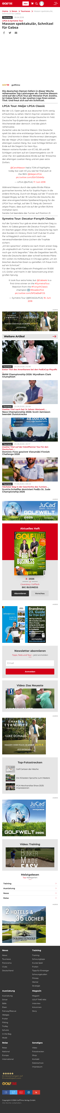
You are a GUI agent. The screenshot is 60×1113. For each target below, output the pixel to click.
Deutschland (7, 970)
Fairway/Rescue (9, 1011)
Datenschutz (37, 1063)
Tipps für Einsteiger (40, 970)
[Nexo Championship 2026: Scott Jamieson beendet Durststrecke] (30, 392)
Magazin (35, 996)
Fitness (35, 978)
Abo (26, 3)
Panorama (7, 963)
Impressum (37, 1067)
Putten (35, 967)
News (14, 11)
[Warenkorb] (32, 4)
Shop (34, 1055)
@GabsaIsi (42, 280)
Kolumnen (37, 1007)
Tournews (25, 11)
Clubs (4, 967)
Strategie (36, 986)
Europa (5, 1055)
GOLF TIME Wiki (39, 999)
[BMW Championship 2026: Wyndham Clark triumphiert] (30, 352)
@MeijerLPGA (35, 174)
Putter (5, 1019)
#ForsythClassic (39, 286)
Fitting (5, 1022)
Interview (36, 1003)
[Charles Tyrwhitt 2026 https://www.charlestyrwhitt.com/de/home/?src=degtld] (30, 321)
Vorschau (40, 593)
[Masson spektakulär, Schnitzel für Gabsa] (30, 698)
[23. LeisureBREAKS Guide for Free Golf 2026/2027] (30, 624)
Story (34, 1011)
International (8, 1059)
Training (7, 883)
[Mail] (16, 33)
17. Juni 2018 (39, 182)
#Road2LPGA (37, 290)
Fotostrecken (38, 1051)
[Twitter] (10, 33)
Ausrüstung (9, 888)
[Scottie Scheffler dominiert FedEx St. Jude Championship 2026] (30, 469)
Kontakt (35, 1059)
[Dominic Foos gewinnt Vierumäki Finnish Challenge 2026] (30, 430)
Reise (6, 898)
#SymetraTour (42, 283)
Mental (35, 982)
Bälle (4, 1003)
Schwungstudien (39, 974)
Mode (4, 1038)
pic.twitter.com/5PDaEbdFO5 (30, 293)
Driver (5, 999)
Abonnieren (20, 593)
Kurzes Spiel (37, 963)
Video (34, 1048)
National (6, 1051)
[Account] (41, 5)
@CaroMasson (17, 167)
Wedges (5, 1015)
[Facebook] (4, 33)
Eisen (4, 1007)
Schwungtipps (38, 959)
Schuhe (5, 1030)
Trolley (5, 1026)
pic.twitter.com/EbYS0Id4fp (30, 177)
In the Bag (6, 1034)
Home (5, 11)
